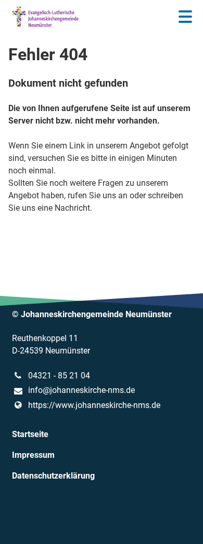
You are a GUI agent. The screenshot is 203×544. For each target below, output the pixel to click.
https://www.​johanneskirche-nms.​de (94, 405)
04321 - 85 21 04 (59, 375)
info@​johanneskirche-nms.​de (81, 390)
